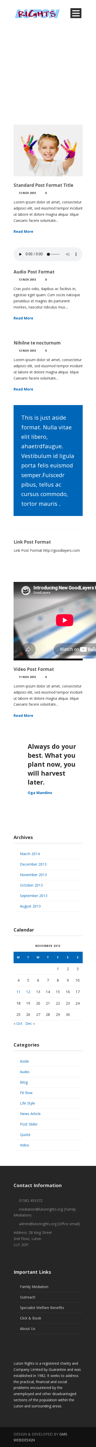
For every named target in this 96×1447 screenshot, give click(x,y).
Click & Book (30, 1318)
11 (18, 991)
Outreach (27, 1297)
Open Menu (75, 13)
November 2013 (33, 874)
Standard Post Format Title (43, 185)
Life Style (27, 1103)
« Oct (18, 1023)
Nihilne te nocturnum (37, 343)
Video (24, 1145)
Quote (25, 1134)
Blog (24, 1082)
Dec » (30, 1023)
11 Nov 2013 (27, 677)
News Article (30, 1113)
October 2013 (31, 885)
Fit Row (26, 1092)
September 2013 (33, 895)
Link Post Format (32, 542)
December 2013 (33, 864)
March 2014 (30, 853)
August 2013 (30, 906)
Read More (23, 231)
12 (28, 991)
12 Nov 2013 (27, 193)
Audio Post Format (34, 272)
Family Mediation (34, 1286)
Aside (24, 1061)
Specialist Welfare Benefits (42, 1307)
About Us (27, 1328)
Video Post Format (34, 669)
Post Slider (29, 1124)
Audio (24, 1071)
